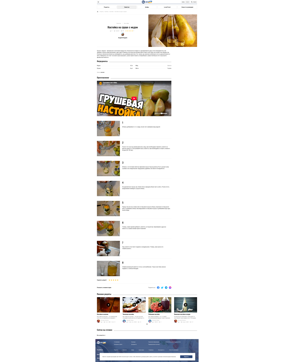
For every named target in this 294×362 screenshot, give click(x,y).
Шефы (147, 7)
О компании (117, 342)
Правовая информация (153, 342)
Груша (98, 68)
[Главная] (97, 12)
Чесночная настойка (128, 314)
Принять (186, 356)
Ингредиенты (161, 350)
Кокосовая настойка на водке (182, 314)
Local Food (167, 7)
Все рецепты (101, 335)
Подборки (151, 350)
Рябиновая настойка (154, 314)
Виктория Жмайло (105, 320)
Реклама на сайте (118, 344)
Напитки (126, 7)
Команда (133, 342)
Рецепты (106, 7)
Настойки (111, 11)
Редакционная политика (154, 344)
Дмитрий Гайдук (130, 320)
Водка (98, 65)
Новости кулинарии (187, 7)
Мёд (137, 65)
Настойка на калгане (102, 314)
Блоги (98, 354)
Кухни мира (141, 350)
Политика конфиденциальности (173, 342)
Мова (183, 2)
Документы (134, 344)
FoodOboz (100, 350)
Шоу (98, 358)
